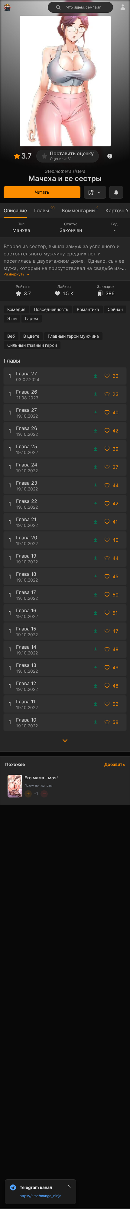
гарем (31, 318)
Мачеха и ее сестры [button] (65, 178)
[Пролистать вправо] (124, 210)
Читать (42, 192)
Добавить (114, 764)
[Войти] (122, 7)
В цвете (31, 336)
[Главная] (7, 7)
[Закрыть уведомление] (69, 1186)
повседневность (51, 309)
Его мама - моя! (41, 777)
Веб (11, 336)
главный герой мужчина (73, 336)
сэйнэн (115, 309)
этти (12, 318)
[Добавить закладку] (95, 192)
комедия (16, 309)
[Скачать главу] (95, 376)
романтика (88, 309)
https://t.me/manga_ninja (40, 1196)
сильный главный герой (32, 345)
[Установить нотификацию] (116, 192)
